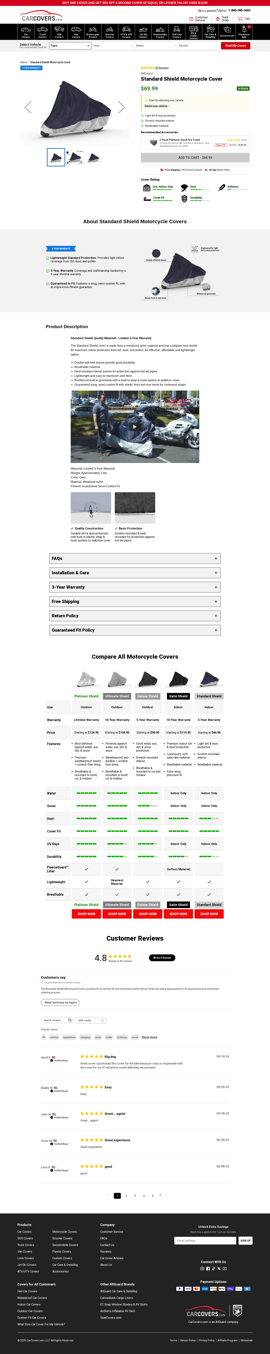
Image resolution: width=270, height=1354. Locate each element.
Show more (149, 1037)
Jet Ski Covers (26, 1265)
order (109, 1037)
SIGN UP (245, 1240)
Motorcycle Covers (64, 1231)
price (98, 1037)
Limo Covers (25, 1258)
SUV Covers (25, 1238)
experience (69, 1037)
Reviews (105, 1251)
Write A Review (162, 957)
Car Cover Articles (111, 1258)
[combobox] (50, 46)
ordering (122, 1037)
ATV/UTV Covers (28, 1271)
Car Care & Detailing (65, 1265)
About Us (106, 1265)
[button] (74, 106)
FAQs (103, 1238)
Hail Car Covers (27, 1291)
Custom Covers (62, 1258)
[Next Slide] (121, 106)
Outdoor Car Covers (30, 1311)
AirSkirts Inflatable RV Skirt (117, 1311)
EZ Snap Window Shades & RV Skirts (124, 1304)
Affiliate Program (227, 1340)
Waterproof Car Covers (32, 1298)
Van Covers (24, 1251)
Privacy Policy (207, 1340)
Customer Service (111, 1231)
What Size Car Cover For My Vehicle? (41, 1324)
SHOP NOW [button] (86, 914)
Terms (173, 1340)
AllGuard (220, 1322)
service (54, 1037)
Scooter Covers (62, 1238)
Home (23, 62)
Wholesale (247, 1340)
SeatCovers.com (110, 1317)
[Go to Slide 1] (56, 157)
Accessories (60, 1271)
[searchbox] (53, 1020)
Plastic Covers (61, 1251)
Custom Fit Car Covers (31, 1317)
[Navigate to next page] (161, 1195)
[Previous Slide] (27, 106)
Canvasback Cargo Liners (116, 1298)
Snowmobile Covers (65, 1245)
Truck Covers (25, 1245)
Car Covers (24, 1231)
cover (135, 1037)
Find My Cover (236, 45)
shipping (85, 1037)
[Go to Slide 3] (93, 157)
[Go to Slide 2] (75, 157)
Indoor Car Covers (29, 1304)
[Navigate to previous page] (108, 1195)
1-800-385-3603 (239, 10)
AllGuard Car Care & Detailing (118, 1291)
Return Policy (188, 1340)
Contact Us (107, 1245)
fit (44, 1037)
